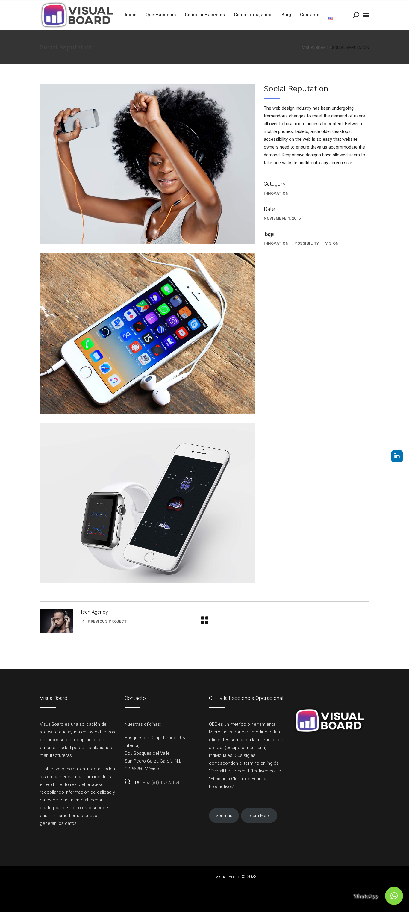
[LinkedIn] (397, 456)
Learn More (259, 815)
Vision (332, 243)
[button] (394, 896)
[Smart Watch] (147, 503)
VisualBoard (315, 47)
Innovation (276, 193)
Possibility (306, 243)
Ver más (224, 815)
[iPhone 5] (147, 333)
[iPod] (147, 164)
